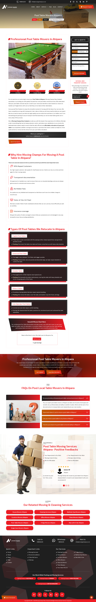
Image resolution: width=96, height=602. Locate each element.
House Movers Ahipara (20, 512)
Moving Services (33, 552)
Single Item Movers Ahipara (19, 528)
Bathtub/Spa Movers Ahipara (76, 512)
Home (34, 19)
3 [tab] (68, 485)
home (33, 7)
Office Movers (61, 560)
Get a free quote (15, 141)
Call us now (37, 339)
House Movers (61, 554)
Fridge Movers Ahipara (48, 523)
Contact (60, 7)
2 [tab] (66, 485)
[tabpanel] (65, 474)
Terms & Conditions (34, 554)
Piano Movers (61, 565)
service (43, 7)
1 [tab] (63, 485)
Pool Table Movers (63, 567)
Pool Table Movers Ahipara (19, 523)
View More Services (54, 372)
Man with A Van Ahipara (76, 523)
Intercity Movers (62, 562)
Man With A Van (79, 557)
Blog (54, 7)
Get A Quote (40, 372)
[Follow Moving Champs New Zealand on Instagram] (74, 1)
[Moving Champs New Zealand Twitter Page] (77, 1)
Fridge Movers (79, 552)
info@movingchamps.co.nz (39, 1)
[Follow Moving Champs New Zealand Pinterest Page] (87, 1)
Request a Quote (87, 7)
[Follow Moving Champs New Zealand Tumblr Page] (81, 1)
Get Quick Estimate (79, 73)
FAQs (50, 7)
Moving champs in (25, 578)
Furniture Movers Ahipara (20, 517)
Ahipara (45, 19)
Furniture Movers (62, 557)
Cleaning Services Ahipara (48, 512)
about (38, 7)
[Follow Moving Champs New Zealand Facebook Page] (71, 1)
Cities (39, 19)
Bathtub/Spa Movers (81, 554)
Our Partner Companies (66, 600)
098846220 (23, 1)
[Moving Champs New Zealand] (9, 6)
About (9, 554)
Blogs (9, 557)
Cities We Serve (33, 557)
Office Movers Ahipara (48, 517)
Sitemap (31, 560)
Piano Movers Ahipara (76, 517)
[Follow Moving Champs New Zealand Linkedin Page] (84, 1)
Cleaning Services (62, 552)
